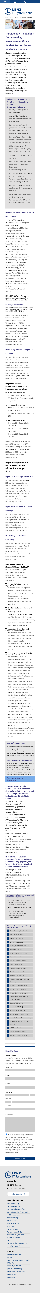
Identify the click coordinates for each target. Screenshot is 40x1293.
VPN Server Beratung (16, 1028)
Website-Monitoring (14, 1246)
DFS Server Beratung (16, 942)
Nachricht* (9, 1115)
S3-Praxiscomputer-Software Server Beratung (19, 998)
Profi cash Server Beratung (18, 985)
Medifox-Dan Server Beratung (19, 972)
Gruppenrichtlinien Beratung (19, 953)
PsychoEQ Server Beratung (18, 989)
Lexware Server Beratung (18, 961)
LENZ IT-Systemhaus (14, 1254)
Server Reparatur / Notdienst (17, 1212)
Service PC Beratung (16, 1003)
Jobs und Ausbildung (14, 1269)
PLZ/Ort (8, 1098)
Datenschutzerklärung (11, 1152)
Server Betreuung (13, 1206)
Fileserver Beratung (16, 949)
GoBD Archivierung (13, 1215)
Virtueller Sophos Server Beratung (20, 1018)
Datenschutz (11, 1274)
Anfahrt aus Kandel (18, 1194)
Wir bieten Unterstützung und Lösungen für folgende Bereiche (20, 926)
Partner (10, 1257)
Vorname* (8, 1067)
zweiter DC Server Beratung (18, 1035)
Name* (7, 1075)
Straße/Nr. (9, 1092)
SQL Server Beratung (16, 1007)
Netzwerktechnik (13, 1223)
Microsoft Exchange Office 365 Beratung (19, 981)
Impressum (11, 1277)
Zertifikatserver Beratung (18, 1032)
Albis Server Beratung (16, 934)
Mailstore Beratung (16, 964)
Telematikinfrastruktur (15, 1232)
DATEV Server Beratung (17, 938)
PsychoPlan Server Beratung (18, 993)
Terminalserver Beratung (17, 1010)
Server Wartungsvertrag (15, 1235)
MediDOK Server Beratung (18, 968)
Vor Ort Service (12, 1229)
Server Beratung (13, 1203)
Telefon (8, 1105)
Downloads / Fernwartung (16, 1271)
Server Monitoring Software (17, 1209)
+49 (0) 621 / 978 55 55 (17, 1189)
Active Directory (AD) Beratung (19, 931)
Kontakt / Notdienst (14, 1266)
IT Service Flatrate (13, 1238)
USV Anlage (11, 1226)
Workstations (12, 1221)
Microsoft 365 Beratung (17, 975)
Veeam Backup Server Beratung (20, 1014)
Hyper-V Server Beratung (17, 957)
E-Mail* (7, 1084)
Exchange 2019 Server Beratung (19, 946)
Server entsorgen (13, 1218)
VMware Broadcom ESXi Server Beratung (19, 1023)
